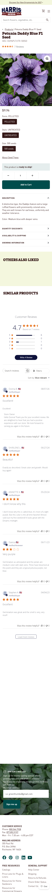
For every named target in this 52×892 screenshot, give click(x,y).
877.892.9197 (12, 832)
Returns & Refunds (37, 877)
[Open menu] (48, 11)
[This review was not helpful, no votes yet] (47, 436)
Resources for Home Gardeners (11, 882)
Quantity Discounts (12, 228)
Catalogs (6, 869)
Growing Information (13, 242)
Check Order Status (37, 881)
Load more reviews (26, 637)
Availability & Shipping (14, 235)
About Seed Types (10, 157)
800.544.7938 (15, 829)
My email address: (11, 787)
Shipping (32, 873)
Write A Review (26, 357)
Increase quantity (32, 175)
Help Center (33, 869)
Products (9, 29)
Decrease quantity (8, 175)
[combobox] (23, 19)
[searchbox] (14, 370)
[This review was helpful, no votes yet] (42, 436)
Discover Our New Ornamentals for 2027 (25, 2)
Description (8, 198)
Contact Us (33, 886)
